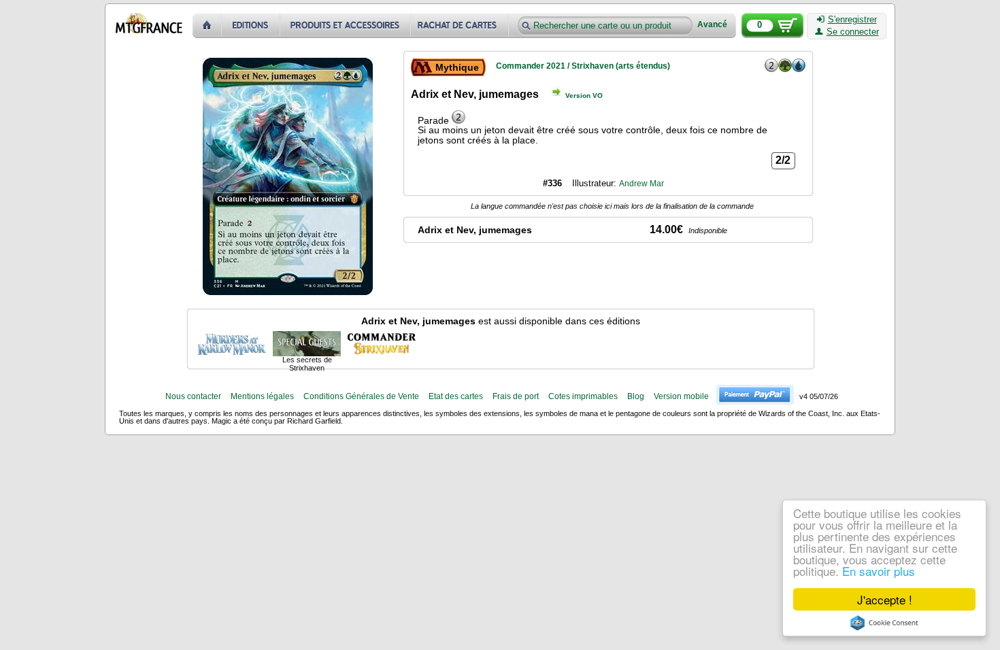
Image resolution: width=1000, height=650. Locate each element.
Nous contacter (193, 396)
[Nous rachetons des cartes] (461, 25)
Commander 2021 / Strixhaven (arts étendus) (583, 66)
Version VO (584, 95)
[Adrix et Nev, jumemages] (232, 342)
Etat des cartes (456, 396)
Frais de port (516, 396)
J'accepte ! (884, 599)
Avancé (712, 25)
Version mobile (681, 396)
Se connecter (853, 32)
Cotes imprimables (583, 396)
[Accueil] (207, 25)
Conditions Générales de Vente (361, 396)
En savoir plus (878, 570)
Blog (635, 396)
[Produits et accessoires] (345, 25)
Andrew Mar (641, 183)
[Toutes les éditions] (251, 25)
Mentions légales (262, 396)
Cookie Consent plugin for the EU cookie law (884, 622)
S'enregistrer (852, 19)
